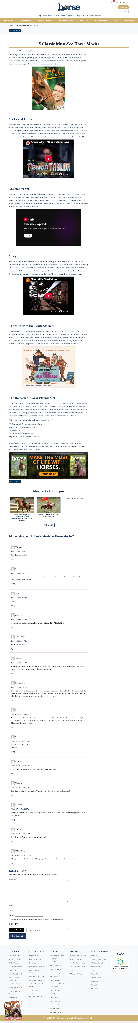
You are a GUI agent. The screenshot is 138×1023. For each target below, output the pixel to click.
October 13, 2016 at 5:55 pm (21, 855)
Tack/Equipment (65, 20)
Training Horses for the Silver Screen (21, 433)
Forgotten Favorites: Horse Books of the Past (24, 436)
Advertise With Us (96, 967)
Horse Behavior (54, 962)
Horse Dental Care (55, 965)
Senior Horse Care (55, 1012)
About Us (94, 956)
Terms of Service (96, 978)
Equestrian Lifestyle (15, 30)
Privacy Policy (95, 974)
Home (11, 25)
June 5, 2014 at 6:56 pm (19, 597)
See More (48, 525)
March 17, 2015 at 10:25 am (20, 809)
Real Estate (97, 16)
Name (11, 905)
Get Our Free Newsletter (77, 963)
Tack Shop (63, 16)
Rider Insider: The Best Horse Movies (22, 427)
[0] (112, 2)
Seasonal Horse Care (56, 1008)
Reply (13, 559)
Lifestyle (83, 20)
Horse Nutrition (54, 990)
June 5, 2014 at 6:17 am (19, 551)
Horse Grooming (55, 973)
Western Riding (13, 997)
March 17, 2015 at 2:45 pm (20, 833)
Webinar (56, 16)
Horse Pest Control (55, 994)
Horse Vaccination (55, 1001)
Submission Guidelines (98, 963)
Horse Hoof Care (55, 980)
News (116, 20)
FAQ (92, 970)
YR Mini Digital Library (77, 967)
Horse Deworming (55, 969)
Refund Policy (95, 981)
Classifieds (94, 985)
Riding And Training (15, 959)
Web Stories (94, 989)
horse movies (22, 54)
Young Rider (74, 970)
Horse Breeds (25, 20)
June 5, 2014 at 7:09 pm (19, 619)
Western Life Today (76, 974)
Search (124, 12)
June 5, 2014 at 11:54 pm (19, 641)
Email (11, 910)
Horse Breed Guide (14, 956)
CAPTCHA (13, 924)
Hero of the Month (87, 16)
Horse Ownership (100, 20)
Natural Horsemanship (15, 987)
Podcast (50, 16)
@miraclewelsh (34, 449)
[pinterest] (124, 2)
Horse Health (54, 976)
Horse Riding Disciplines (16, 974)
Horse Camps (13, 970)
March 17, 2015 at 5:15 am (20, 741)
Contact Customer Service (99, 959)
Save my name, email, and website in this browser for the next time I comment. (37, 919)
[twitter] (120, 2)
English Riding (13, 963)
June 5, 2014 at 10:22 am (19, 573)
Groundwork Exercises (16, 967)
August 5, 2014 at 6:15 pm (20, 714)
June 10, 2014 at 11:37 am (20, 663)
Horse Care (8, 20)
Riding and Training (44, 20)
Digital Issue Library (73, 16)
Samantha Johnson (18, 51)
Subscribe (123, 7)
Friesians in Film (14, 430)
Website (11, 915)
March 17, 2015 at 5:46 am (20, 765)
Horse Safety (54, 997)
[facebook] (117, 2)
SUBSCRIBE (129, 20)
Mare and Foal (54, 1005)
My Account (43, 16)
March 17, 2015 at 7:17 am (20, 787)
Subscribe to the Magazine (78, 956)
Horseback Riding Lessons (17, 984)
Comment (13, 879)
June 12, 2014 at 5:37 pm (19, 687)
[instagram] (127, 2)
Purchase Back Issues (76, 959)
